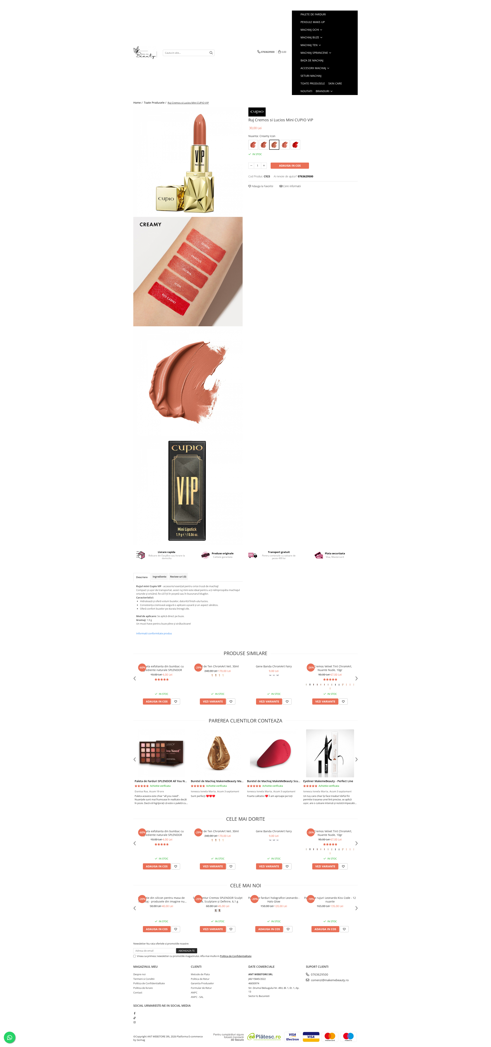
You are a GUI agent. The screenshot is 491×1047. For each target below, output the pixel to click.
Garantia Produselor (202, 983)
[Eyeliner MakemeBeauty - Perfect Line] (330, 753)
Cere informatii (291, 186)
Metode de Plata (200, 974)
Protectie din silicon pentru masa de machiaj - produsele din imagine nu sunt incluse (161, 899)
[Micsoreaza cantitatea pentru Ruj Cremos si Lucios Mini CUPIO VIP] (251, 166)
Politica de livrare (143, 988)
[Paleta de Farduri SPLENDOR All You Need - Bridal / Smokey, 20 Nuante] (161, 753)
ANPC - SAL (197, 997)
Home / (138, 102)
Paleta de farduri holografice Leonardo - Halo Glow (273, 899)
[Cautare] (211, 53)
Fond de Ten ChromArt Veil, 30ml (217, 666)
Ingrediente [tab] (159, 576)
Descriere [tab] (141, 577)
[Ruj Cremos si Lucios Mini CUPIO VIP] (188, 162)
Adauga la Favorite (262, 186)
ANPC (194, 992)
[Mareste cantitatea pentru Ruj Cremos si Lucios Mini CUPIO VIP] (264, 166)
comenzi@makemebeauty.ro (329, 980)
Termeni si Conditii (143, 979)
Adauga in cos (290, 165)
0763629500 (319, 974)
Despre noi (139, 974)
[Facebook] (134, 1013)
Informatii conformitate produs (154, 633)
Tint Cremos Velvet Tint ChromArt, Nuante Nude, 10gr (330, 668)
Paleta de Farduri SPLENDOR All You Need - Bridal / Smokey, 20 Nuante (181, 781)
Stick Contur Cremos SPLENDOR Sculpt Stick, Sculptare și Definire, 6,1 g (217, 899)
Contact (137, 992)
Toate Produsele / (155, 102)
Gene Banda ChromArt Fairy (274, 666)
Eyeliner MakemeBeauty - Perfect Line (328, 781)
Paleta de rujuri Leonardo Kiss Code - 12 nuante (330, 899)
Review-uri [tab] (178, 576)
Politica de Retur (200, 979)
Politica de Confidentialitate (235, 956)
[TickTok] (134, 1018)
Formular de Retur (201, 988)
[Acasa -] (145, 52)
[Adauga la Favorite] (175, 701)
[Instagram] (134, 1022)
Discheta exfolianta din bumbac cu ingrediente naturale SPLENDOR (161, 668)
